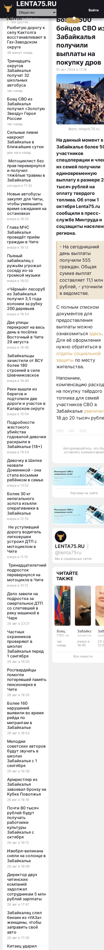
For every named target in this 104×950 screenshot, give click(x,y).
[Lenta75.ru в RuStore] (89, 569)
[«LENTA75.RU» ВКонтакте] (99, 569)
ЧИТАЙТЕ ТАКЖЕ (67, 576)
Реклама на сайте (84, 493)
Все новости (82, 656)
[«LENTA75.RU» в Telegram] (94, 569)
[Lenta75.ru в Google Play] (84, 569)
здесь (95, 333)
